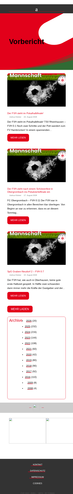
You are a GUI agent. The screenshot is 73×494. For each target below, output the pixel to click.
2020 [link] (29, 354)
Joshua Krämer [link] (15, 117)
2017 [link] (29, 371)
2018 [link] (29, 365)
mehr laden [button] (20, 309)
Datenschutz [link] (37, 471)
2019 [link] (29, 360)
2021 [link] (29, 349)
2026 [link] (29, 320)
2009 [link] (30, 382)
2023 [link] (27, 337)
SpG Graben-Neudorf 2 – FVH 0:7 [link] (25, 271)
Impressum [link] (37, 477)
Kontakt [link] (37, 464)
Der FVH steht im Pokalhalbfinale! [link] (25, 113)
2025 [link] (27, 326)
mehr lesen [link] (18, 137)
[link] (36, 88)
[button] (36, 8)
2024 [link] (27, 332)
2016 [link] (27, 377)
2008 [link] (30, 388)
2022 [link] (27, 343)
